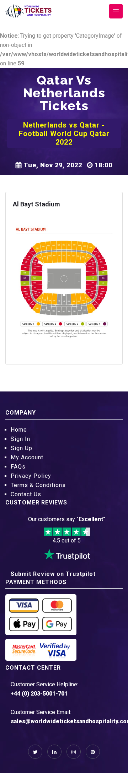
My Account (27, 457)
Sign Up (21, 448)
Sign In (20, 439)
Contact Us (26, 494)
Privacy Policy (31, 475)
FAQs (18, 466)
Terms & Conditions (38, 485)
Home (19, 429)
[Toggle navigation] (116, 11)
